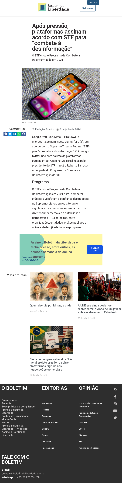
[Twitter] (115, 417)
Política (45, 410)
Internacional (48, 448)
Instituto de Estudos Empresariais (88, 414)
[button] (5, 134)
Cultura (45, 429)
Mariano (83, 435)
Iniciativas (46, 441)
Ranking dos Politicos (89, 448)
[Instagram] (115, 403)
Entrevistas (47, 403)
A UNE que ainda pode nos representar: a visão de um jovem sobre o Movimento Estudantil (99, 309)
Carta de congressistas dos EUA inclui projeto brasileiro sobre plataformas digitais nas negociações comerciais (51, 364)
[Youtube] (115, 410)
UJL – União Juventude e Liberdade (90, 405)
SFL (80, 441)
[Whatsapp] (115, 389)
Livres (82, 429)
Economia (46, 416)
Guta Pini (83, 422)
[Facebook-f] (115, 396)
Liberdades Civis (50, 422)
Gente (45, 435)
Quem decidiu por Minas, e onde (50, 305)
